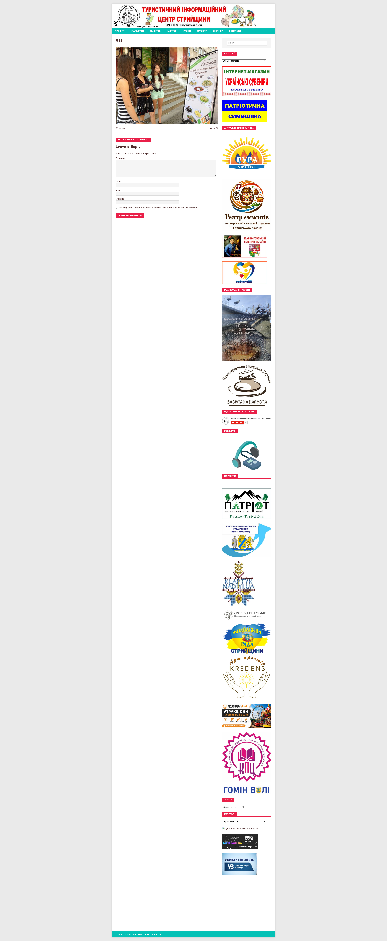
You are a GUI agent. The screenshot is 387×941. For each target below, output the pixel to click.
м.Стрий (172, 31)
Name (119, 181)
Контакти (235, 31)
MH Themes (157, 934)
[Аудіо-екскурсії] (247, 472)
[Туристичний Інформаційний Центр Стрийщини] (184, 26)
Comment (121, 158)
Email (118, 189)
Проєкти (120, 31)
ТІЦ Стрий (155, 31)
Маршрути (137, 31)
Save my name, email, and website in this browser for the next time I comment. (158, 207)
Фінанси (218, 31)
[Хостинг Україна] (240, 847)
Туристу (202, 31)
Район (187, 31)
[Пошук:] (246, 43)
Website (120, 198)
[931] (167, 122)
